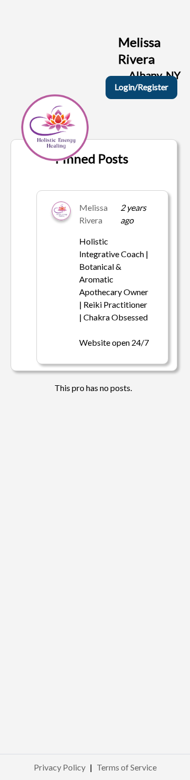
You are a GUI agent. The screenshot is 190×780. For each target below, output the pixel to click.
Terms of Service (127, 767)
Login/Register (141, 87)
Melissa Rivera (93, 213)
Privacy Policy (60, 767)
